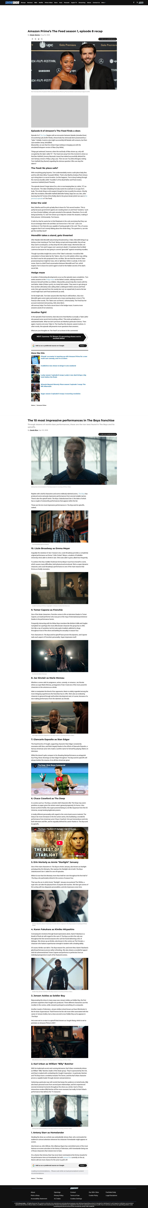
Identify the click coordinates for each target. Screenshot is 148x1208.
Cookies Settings (76, 1199)
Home (33, 405)
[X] (137, 2)
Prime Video (49, 2)
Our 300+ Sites (94, 1192)
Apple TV (74, 2)
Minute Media (22, 1203)
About (89, 2)
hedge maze (50, 279)
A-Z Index (57, 1199)
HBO (35, 2)
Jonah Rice (34, 430)
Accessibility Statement (39, 1199)
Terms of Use (74, 1195)
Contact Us (96, 2)
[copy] (42, 39)
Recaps (23, 2)
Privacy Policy (58, 1195)
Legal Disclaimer (111, 1195)
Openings (57, 1192)
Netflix (41, 2)
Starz (56, 2)
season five (67, 1157)
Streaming (82, 2)
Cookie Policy (93, 1195)
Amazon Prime (41, 405)
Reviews (29, 2)
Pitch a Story (35, 1195)
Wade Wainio (35, 35)
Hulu (60, 2)
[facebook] (133, 2)
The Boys (40, 1178)
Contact (73, 1192)
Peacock (66, 2)
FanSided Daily (111, 1192)
